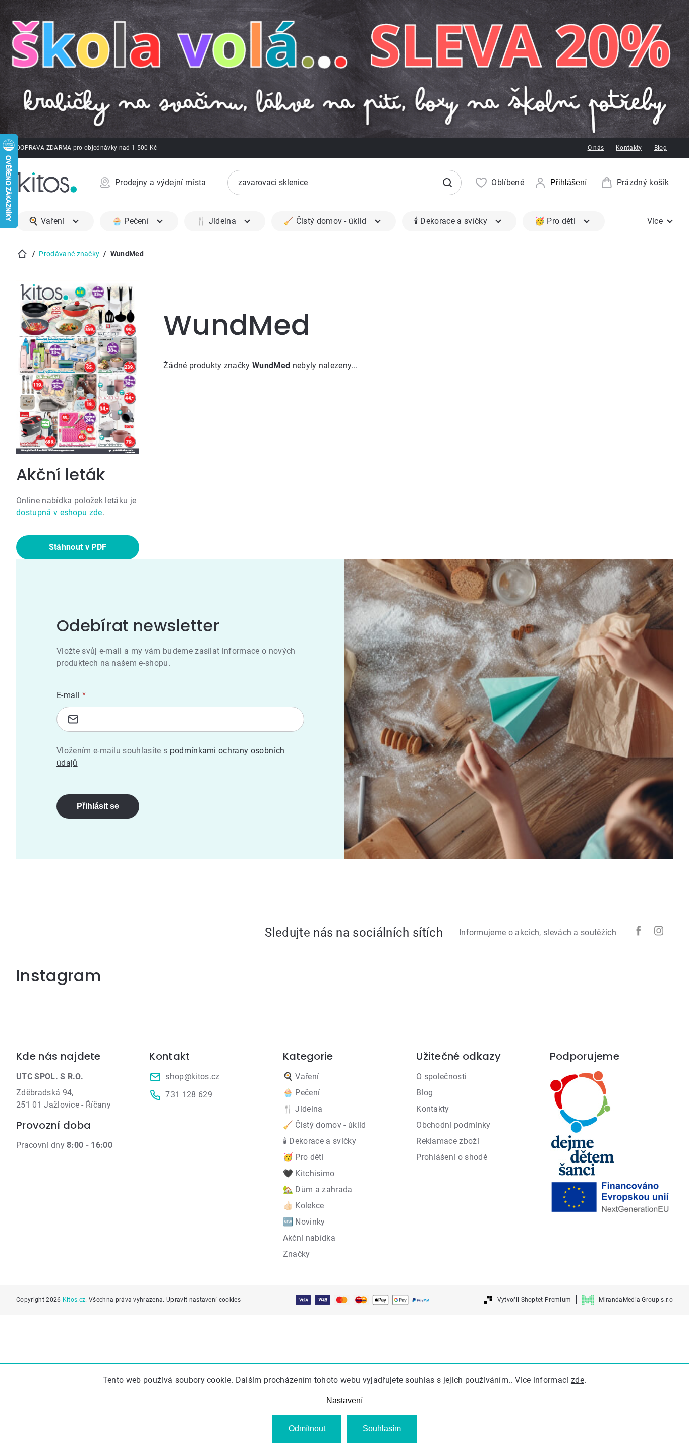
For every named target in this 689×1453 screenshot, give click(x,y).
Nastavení (344, 1400)
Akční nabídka (309, 1238)
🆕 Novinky (304, 1222)
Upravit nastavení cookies (203, 1299)
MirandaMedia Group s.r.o (636, 1299)
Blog (660, 147)
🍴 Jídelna (303, 1109)
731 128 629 (188, 1094)
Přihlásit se (98, 806)
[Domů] (22, 254)
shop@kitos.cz (192, 1076)
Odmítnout (307, 1428)
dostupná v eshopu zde (59, 512)
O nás (596, 147)
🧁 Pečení (301, 1092)
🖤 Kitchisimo (309, 1173)
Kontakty (629, 147)
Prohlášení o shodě (451, 1157)
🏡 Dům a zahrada (318, 1189)
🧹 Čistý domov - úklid (324, 1125)
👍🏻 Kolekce (303, 1205)
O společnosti (441, 1076)
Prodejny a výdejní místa (160, 182)
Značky (296, 1254)
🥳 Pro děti (303, 1157)
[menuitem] (55, 221)
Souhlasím (382, 1428)
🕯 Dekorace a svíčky (319, 1141)
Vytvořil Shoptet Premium (534, 1299)
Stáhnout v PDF (77, 547)
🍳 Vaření (301, 1076)
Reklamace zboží (447, 1141)
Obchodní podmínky (453, 1125)
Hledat (447, 183)
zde (577, 1380)
